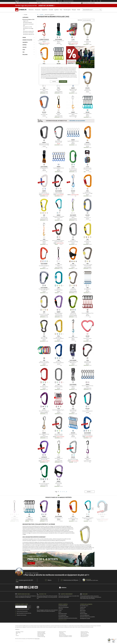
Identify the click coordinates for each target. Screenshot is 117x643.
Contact (60, 610)
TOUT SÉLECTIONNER (63, 81)
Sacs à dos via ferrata (84, 634)
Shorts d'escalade (40, 635)
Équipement (44, 9)
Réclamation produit (62, 613)
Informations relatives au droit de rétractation (67, 618)
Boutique (17, 1)
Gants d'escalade (40, 634)
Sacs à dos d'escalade (41, 633)
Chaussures (37, 9)
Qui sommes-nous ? (84, 605)
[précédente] (39, 261)
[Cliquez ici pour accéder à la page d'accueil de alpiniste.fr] (21, 9)
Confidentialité (63, 615)
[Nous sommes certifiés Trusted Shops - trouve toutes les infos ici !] (83, 580)
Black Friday (18, 632)
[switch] (113, 641)
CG (59, 615)
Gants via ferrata (84, 633)
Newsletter (82, 609)
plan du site (37, 638)
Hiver (61, 9)
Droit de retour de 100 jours (66, 2)
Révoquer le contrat (62, 619)
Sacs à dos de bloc (62, 634)
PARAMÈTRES (54, 81)
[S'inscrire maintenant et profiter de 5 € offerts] (58, 559)
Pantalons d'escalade (41, 631)
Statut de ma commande (63, 607)
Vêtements (31, 9)
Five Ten (17, 635)
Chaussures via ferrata (85, 632)
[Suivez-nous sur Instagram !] (39, 607)
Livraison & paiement (62, 605)
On (16, 634)
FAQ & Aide (60, 609)
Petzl (17, 633)
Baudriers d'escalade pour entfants (65, 635)
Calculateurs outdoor (19, 631)
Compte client (83, 607)
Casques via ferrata (84, 631)
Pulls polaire (61, 632)
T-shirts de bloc (62, 633)
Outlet (78, 9)
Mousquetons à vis (84, 636)
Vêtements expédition (85, 635)
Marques (74, 9)
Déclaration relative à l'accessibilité (87, 616)
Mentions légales (83, 613)
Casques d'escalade (41, 632)
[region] (59, 74)
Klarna (40, 2)
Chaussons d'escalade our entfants (65, 636)
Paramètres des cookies (63, 616)
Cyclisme (56, 9)
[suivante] (49, 261)
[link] (29, 14)
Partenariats (82, 612)
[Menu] (116, 639)
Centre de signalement (84, 615)
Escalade (51, 9)
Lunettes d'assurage (41, 636)
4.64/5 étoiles (89, 2)
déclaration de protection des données (51, 78)
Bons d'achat (82, 610)
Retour (59, 612)
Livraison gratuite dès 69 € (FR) (23, 2)
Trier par (80, 20)
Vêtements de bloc (62, 631)
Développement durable (85, 618)
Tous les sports (67, 9)
